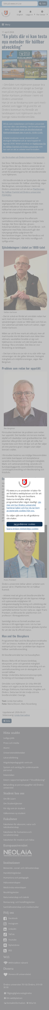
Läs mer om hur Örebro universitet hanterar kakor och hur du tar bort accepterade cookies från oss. (24, 506)
